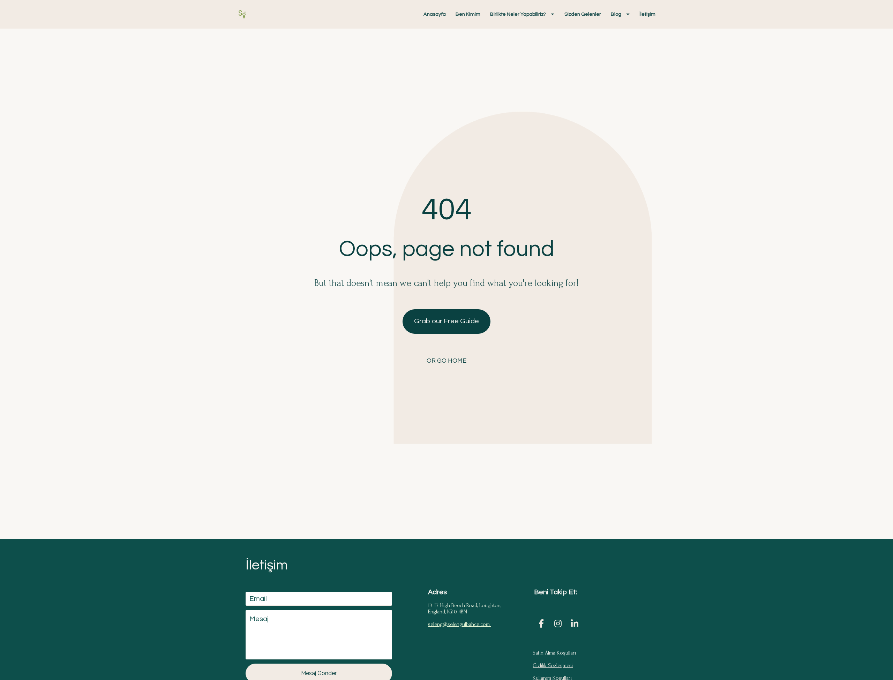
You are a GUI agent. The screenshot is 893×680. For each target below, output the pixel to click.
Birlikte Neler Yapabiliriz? (518, 14)
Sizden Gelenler (582, 14)
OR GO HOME (446, 360)
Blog (616, 14)
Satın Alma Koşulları (554, 653)
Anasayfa (434, 14)
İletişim (647, 14)
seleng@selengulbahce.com (459, 624)
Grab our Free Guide (446, 321)
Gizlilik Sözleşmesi (553, 665)
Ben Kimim (468, 14)
